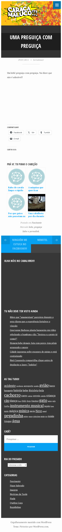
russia (51, 416)
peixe (26, 416)
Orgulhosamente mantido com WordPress (31, 522)
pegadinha (13, 415)
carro (24, 395)
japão (47, 406)
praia (43, 416)
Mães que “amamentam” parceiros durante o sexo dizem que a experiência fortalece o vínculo (32, 321)
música (24, 410)
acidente (10, 385)
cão (6, 400)
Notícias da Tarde (18, 494)
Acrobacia (19, 386)
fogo (29, 401)
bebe (31, 227)
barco (52, 385)
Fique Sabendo (17, 485)
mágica (13, 411)
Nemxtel (42, 240)
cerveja (36, 395)
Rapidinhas (15, 507)
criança (51, 395)
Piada (12, 498)
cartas (30, 396)
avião (44, 385)
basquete (8, 390)
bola (41, 390)
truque (8, 421)
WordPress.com (40, 526)
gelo (54, 401)
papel (45, 411)
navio (32, 411)
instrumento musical (27, 405)
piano (31, 416)
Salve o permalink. (31, 231)
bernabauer (38, 59)
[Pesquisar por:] (31, 439)
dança (13, 401)
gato (43, 400)
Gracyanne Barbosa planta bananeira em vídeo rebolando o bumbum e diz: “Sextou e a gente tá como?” (33, 334)
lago (52, 406)
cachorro (12, 395)
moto (6, 411)
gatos (50, 401)
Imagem (14, 489)
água (16, 420)
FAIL (24, 401)
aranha (36, 386)
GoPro (7, 406)
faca (19, 401)
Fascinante (37, 222)
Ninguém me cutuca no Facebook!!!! (19, 244)
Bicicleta (33, 390)
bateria (18, 390)
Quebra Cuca (16, 502)
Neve (39, 411)
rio (46, 416)
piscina (36, 416)
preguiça (38, 227)
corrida (43, 396)
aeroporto (28, 385)
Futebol (35, 401)
